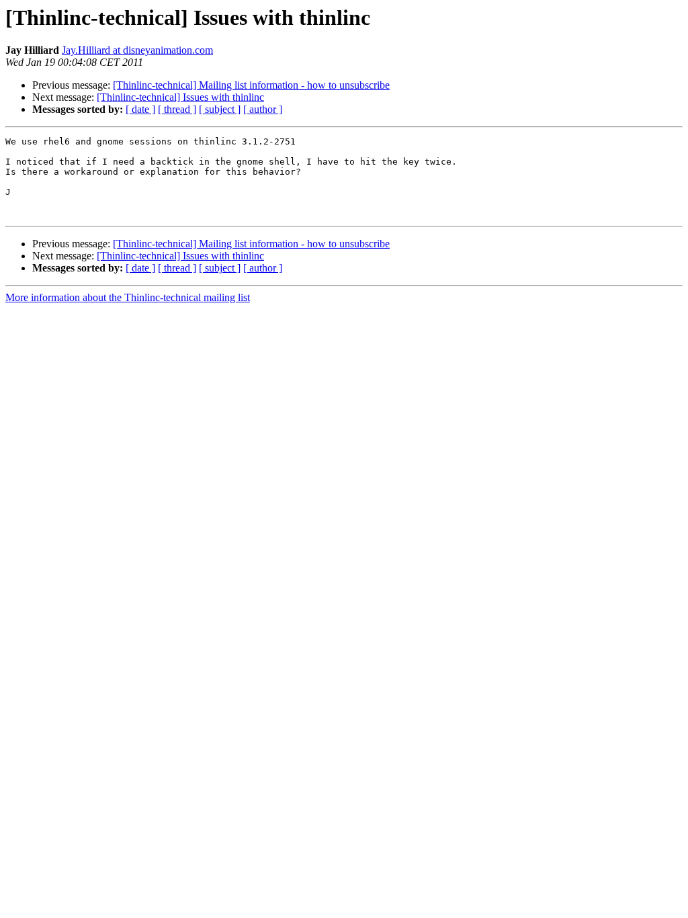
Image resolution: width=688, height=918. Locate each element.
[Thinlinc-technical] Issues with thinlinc (180, 97)
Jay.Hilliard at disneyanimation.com (137, 50)
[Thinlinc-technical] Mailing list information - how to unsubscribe (251, 85)
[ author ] (262, 109)
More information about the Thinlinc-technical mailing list (127, 297)
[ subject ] (220, 109)
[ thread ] (177, 109)
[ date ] (140, 109)
